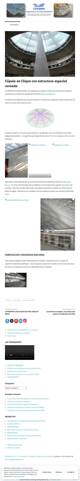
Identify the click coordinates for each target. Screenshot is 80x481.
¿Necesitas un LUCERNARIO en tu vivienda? (22, 330)
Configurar (70, 472)
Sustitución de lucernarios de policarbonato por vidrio (26, 410)
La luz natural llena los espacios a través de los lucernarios (28, 398)
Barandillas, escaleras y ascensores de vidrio (23, 374)
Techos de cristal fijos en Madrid (18, 401)
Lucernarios (16, 300)
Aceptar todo (46, 472)
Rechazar (59, 472)
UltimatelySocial (54, 479)
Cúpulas (8, 300)
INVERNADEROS (13, 377)
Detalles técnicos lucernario (17, 371)
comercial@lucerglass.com (14, 459)
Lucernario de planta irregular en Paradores (22, 404)
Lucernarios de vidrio (28, 300)
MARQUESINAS (12, 432)
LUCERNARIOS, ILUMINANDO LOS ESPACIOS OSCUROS (26, 421)
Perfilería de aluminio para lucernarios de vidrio (24, 368)
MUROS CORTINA (13, 424)
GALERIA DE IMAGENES (15, 365)
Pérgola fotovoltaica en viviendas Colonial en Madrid (25, 407)
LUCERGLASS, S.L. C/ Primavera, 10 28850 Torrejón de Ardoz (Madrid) (29, 456)
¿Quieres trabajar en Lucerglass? (18, 333)
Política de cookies (13, 447)
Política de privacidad (14, 445)
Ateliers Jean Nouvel (47, 94)
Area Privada (11, 336)
